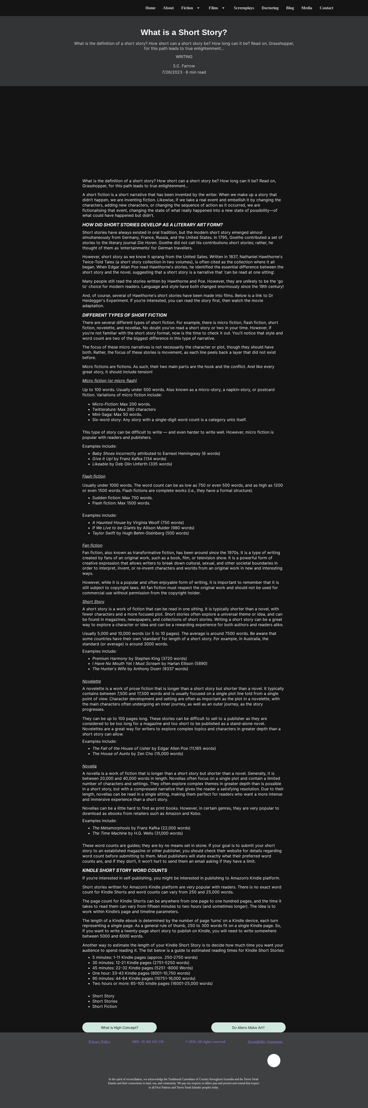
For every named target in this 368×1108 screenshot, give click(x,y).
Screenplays (244, 8)
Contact (326, 8)
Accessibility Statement (265, 1042)
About (168, 8)
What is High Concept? (119, 1027)
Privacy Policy (99, 1042)
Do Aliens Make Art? (248, 1027)
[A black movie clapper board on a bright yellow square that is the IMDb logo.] (248, 1063)
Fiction (187, 8)
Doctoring (270, 8)
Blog (290, 8)
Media (306, 8)
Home (150, 8)
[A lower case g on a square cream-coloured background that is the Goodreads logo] (144, 1064)
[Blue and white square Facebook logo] (119, 1064)
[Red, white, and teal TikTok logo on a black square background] (171, 1064)
